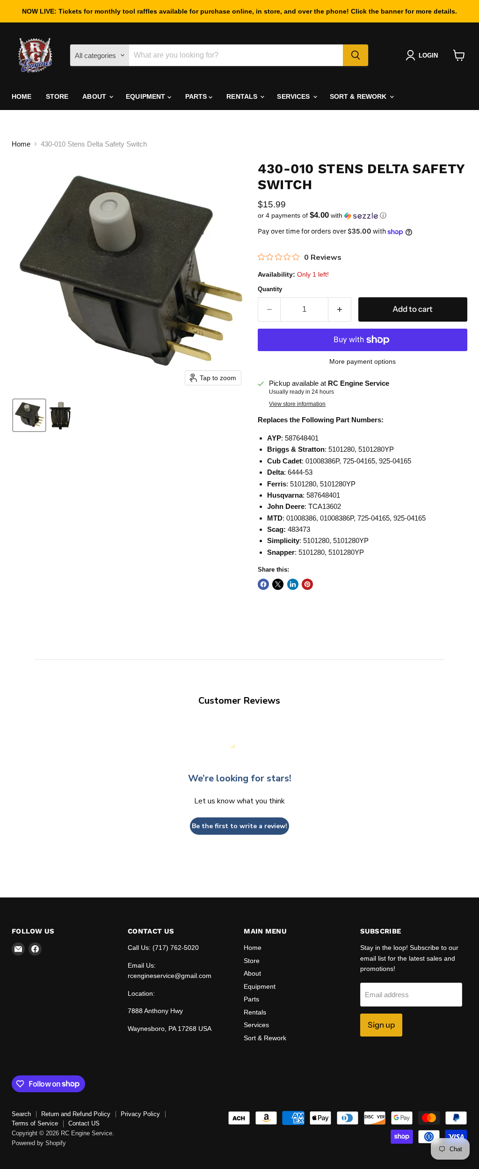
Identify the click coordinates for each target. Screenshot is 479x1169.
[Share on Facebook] (263, 584)
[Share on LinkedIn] (292, 584)
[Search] (355, 55)
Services (294, 96)
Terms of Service (35, 1123)
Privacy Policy (140, 1114)
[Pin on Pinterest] (307, 584)
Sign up (381, 1024)
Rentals (242, 96)
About (95, 96)
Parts (197, 96)
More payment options (362, 361)
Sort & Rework (359, 96)
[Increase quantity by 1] (339, 309)
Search (21, 1114)
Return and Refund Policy (75, 1114)
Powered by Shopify (39, 1143)
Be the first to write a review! (239, 826)
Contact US (84, 1123)
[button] (424, 55)
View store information (297, 404)
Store (57, 96)
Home (22, 96)
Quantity (270, 289)
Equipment (146, 96)
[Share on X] (277, 584)
